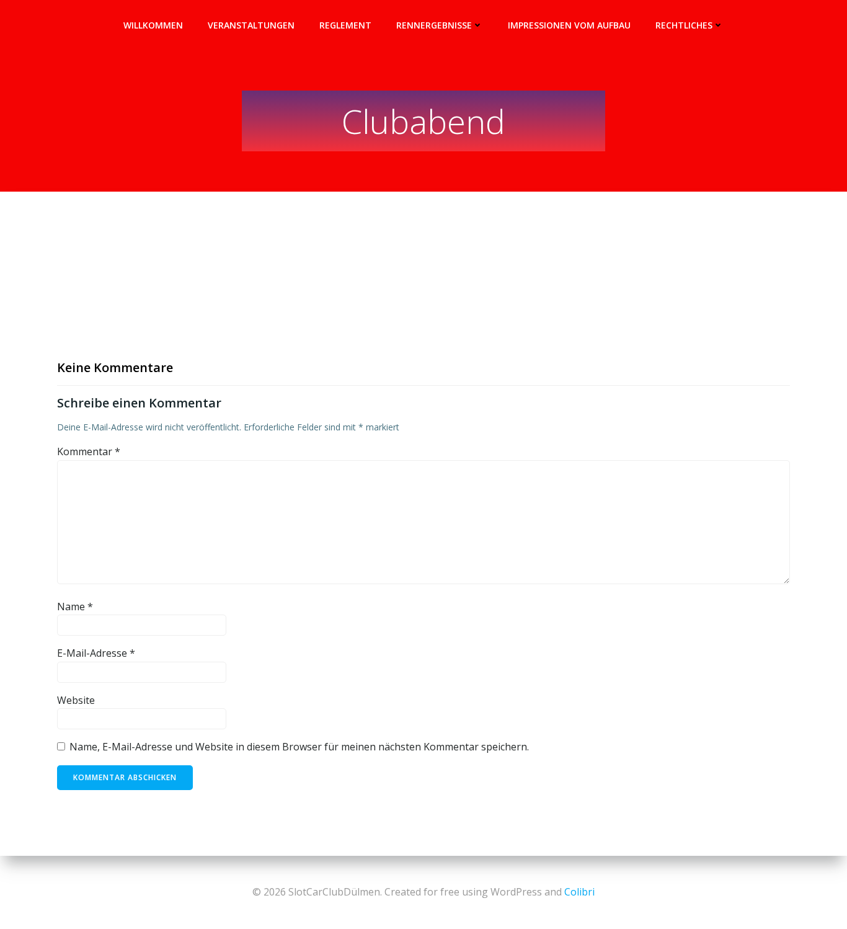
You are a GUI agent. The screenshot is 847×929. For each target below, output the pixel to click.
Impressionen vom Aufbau (569, 25)
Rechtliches (683, 25)
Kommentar (88, 451)
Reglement (345, 25)
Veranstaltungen (251, 25)
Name (75, 606)
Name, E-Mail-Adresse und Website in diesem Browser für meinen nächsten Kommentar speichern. (299, 746)
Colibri (579, 892)
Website (76, 700)
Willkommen (153, 25)
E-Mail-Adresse (96, 653)
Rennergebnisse (434, 25)
